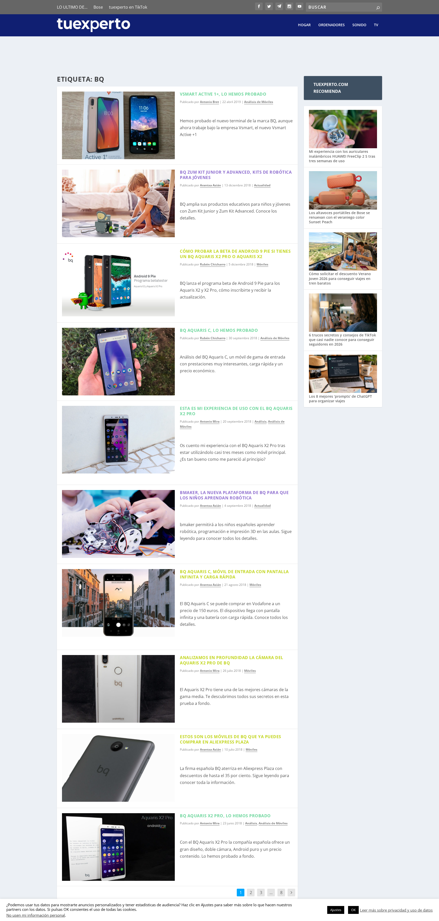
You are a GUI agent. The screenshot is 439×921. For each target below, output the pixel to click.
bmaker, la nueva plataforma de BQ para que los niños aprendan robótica (234, 495)
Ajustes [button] (335, 910)
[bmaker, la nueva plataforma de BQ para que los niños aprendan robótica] (118, 524)
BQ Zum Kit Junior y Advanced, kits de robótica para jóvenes (236, 174)
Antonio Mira (210, 421)
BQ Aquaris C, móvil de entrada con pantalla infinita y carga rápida (234, 574)
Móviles (262, 264)
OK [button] (353, 910)
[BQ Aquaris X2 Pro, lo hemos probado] (118, 847)
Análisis (260, 421)
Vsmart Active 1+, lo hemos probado (223, 94)
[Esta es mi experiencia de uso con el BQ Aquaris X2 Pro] (118, 439)
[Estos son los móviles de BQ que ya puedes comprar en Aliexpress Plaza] (118, 768)
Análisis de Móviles (258, 102)
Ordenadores (331, 25)
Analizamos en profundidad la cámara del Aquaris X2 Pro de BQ (231, 660)
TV (376, 25)
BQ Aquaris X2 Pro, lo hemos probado (225, 816)
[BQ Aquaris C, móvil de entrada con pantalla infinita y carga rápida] (118, 603)
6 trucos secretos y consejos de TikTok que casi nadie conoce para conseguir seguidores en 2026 (342, 340)
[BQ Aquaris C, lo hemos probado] (118, 361)
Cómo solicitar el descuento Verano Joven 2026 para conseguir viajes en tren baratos (340, 278)
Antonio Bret (209, 102)
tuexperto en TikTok (128, 7)
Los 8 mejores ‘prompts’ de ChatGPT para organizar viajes (340, 398)
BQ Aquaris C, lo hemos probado (219, 330)
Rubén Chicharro (212, 264)
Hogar (304, 25)
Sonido (359, 25)
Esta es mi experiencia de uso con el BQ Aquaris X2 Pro (236, 411)
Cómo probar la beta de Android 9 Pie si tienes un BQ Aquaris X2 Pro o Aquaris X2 (235, 253)
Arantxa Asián (210, 185)
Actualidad (262, 185)
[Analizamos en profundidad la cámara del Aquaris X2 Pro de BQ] (118, 689)
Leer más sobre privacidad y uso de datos (396, 910)
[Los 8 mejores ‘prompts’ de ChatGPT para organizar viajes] (343, 374)
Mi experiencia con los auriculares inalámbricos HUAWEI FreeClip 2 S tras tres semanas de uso (342, 156)
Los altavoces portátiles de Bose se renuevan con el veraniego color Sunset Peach (339, 217)
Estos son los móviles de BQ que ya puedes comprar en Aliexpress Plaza (230, 739)
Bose (98, 7)
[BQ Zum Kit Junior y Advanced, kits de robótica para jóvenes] (118, 203)
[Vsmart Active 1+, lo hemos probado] (118, 125)
